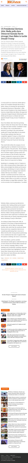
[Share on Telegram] (19, 82)
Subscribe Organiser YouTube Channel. (14, 268)
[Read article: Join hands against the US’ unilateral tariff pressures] (3, 326)
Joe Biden (14, 258)
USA (17, 26)
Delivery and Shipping (16, 457)
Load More (14, 346)
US (10, 258)
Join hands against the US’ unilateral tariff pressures (16, 325)
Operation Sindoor (21, 5)
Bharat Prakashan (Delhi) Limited (7, 459)
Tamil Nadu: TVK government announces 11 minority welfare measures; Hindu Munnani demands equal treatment (17, 431)
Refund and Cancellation (5, 457)
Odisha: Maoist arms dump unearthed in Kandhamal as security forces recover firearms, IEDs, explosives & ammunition (17, 425)
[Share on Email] (24, 82)
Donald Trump (20, 258)
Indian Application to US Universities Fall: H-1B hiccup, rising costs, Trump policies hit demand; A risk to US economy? (16, 315)
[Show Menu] (1, 2)
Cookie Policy (12, 455)
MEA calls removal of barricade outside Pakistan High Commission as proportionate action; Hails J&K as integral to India (16, 336)
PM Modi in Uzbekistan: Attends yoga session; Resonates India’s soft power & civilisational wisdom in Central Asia (16, 393)
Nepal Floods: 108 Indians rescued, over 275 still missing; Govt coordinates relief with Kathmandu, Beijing (17, 420)
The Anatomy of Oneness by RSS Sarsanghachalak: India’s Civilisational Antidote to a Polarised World (16, 442)
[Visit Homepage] (14, 2)
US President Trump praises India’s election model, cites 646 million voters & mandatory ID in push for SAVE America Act (17, 342)
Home (2, 5)
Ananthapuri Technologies (11, 460)
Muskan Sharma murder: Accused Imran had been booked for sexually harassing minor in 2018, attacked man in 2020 (17, 399)
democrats (7, 258)
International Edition (7, 26)
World (13, 5)
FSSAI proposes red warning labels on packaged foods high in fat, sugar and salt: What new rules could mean (17, 409)
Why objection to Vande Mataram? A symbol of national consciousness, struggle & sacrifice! (16, 404)
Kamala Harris (4, 260)
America (13, 26)
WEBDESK (5, 59)
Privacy (2, 455)
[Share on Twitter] (8, 82)
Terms (7, 455)
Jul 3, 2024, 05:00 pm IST (7, 60)
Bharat (7, 5)
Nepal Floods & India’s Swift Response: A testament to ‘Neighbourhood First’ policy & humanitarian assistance (17, 436)
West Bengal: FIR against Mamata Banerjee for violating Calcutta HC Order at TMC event (17, 415)
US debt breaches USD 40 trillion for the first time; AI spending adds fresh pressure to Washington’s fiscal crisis (17, 331)
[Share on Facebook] (3, 82)
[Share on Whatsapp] (14, 82)
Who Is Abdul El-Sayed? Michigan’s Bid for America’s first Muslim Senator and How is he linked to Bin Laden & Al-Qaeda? (17, 320)
